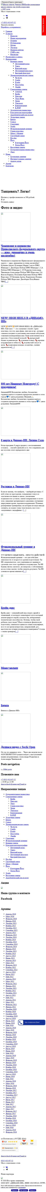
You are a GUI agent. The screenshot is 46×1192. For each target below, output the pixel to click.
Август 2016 (11, 1125)
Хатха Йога (19, 145)
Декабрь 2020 (11, 1009)
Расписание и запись (14, 57)
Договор (13, 47)
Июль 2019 (10, 1048)
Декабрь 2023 (11, 951)
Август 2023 (11, 956)
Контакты (10, 166)
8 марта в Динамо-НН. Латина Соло (22, 440)
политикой (22, 1187)
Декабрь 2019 (11, 1037)
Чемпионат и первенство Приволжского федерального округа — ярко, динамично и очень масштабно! (23, 250)
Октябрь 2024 (11, 942)
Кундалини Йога (22, 143)
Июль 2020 (10, 1021)
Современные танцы (18, 89)
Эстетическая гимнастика (20, 110)
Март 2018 (10, 1083)
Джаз (12, 152)
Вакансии (14, 54)
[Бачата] (15, 700)
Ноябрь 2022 (11, 967)
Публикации (15, 43)
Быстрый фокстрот (22, 73)
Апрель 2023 (11, 960)
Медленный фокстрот (24, 71)
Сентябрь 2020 (11, 1016)
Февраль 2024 (11, 946)
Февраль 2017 (11, 1111)
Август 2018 (11, 1074)
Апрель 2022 (11, 979)
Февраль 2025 (11, 935)
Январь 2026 (11, 921)
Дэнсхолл (19, 103)
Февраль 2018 (11, 1086)
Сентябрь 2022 (11, 970)
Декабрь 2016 (11, 1116)
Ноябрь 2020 (11, 1011)
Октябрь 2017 (11, 1093)
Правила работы (17, 50)
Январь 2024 (11, 949)
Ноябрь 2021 (11, 990)
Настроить (23, 1190)
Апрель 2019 (11, 1055)
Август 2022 (11, 972)
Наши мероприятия (18, 38)
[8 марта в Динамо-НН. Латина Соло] (15, 435)
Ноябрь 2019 (11, 1039)
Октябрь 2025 (11, 928)
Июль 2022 (10, 974)
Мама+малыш (9, 667)
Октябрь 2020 (11, 1014)
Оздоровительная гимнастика (22, 149)
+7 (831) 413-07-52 (8, 22)
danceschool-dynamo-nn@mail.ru (13, 784)
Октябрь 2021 (11, 993)
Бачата (13, 119)
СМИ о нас (14, 52)
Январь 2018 (11, 1088)
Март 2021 (10, 1002)
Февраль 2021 (11, 1004)
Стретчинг (14, 124)
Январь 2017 (11, 1113)
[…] (6, 281)
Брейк (17, 94)
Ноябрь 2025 (11, 926)
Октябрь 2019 (11, 1042)
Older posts (6, 769)
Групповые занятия (18, 156)
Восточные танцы (17, 147)
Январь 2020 (11, 1035)
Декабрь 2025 (11, 923)
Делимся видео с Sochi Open (18, 747)
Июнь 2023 (10, 958)
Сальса (13, 122)
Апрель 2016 (11, 1130)
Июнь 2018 (10, 1076)
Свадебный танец (17, 136)
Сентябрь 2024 (11, 944)
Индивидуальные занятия (20, 159)
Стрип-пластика (16, 131)
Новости (13, 36)
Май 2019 (9, 1053)
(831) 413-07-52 (7, 1161)
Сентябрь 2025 (11, 930)
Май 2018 (9, 1079)
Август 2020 (11, 1018)
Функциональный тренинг (21, 129)
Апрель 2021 (11, 1000)
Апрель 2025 (11, 932)
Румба (17, 82)
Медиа (13, 45)
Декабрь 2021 (11, 988)
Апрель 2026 (11, 914)
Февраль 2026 (11, 919)
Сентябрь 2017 (11, 1095)
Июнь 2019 (10, 1051)
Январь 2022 (11, 986)
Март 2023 (10, 963)
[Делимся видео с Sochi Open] (15, 742)
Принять (15, 1190)
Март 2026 (10, 916)
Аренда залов (15, 161)
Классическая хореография (21, 112)
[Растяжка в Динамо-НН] (15, 481)
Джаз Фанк (19, 98)
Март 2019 (10, 1058)
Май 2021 (9, 997)
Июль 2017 (10, 1100)
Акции (8, 163)
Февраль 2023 (11, 965)
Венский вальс (21, 68)
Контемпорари (21, 105)
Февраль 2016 (11, 1132)
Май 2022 (9, 977)
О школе (9, 33)
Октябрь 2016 (11, 1120)
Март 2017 (10, 1109)
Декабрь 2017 (11, 1090)
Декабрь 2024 (11, 937)
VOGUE (18, 91)
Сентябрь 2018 (11, 1072)
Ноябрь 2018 (11, 1067)
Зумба (12, 126)
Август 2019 (11, 1046)
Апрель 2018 (11, 1081)
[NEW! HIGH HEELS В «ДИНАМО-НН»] (15, 313)
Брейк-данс (8, 607)
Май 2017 (9, 1104)
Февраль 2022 (11, 984)
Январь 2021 (11, 1007)
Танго (17, 66)
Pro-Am (13, 138)
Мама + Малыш (16, 133)
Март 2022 (10, 981)
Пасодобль (19, 85)
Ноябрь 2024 (11, 939)
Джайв (18, 87)
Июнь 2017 (10, 1102)
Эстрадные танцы (17, 117)
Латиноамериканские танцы (21, 75)
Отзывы (13, 40)
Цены (8, 154)
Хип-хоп (18, 96)
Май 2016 (9, 1127)
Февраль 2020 (11, 1032)
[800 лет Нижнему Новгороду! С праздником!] (15, 379)
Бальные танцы (16, 61)
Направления (11, 59)
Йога (12, 140)
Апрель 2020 (11, 1028)
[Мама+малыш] (15, 663)
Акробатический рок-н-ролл (21, 115)
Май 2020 (9, 1025)
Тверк (17, 101)
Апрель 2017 (11, 1106)
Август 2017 (11, 1097)
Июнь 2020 (10, 1023)
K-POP (18, 108)
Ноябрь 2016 (11, 1118)
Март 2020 (10, 1030)
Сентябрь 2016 (11, 1123)
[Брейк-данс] (15, 603)
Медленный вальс (22, 64)
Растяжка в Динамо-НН (15, 486)
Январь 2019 (11, 1062)
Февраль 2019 (11, 1060)
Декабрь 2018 (11, 1065)
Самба (17, 80)
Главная (9, 31)
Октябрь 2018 (11, 1069)
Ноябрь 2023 (11, 953)
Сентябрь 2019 (11, 1044)
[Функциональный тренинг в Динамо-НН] (15, 542)
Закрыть (33, 1190)
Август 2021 (11, 995)
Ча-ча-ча (18, 78)
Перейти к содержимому (11, 27)
